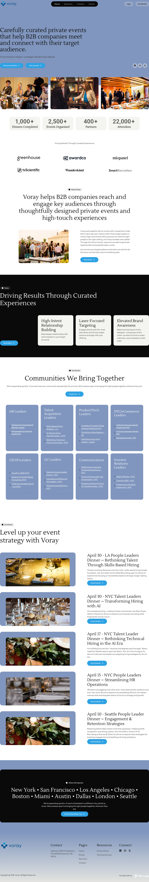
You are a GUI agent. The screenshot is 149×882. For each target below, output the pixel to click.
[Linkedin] (135, 65)
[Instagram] (140, 65)
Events (92, 4)
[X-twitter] (145, 65)
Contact (80, 4)
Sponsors (68, 4)
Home (57, 4)
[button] (2, 93)
